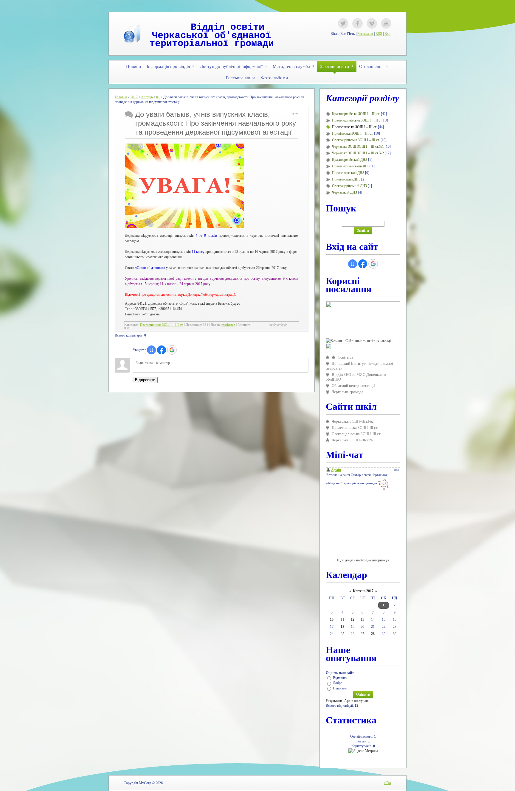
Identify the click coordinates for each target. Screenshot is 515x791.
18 (342, 627)
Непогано (340, 688)
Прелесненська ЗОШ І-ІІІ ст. (355, 427)
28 (373, 634)
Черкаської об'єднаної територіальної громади (211, 39)
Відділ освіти (227, 27)
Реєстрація (365, 34)
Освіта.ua (345, 357)
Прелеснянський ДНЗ (348, 173)
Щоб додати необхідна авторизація (363, 560)
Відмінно (340, 678)
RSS (379, 34)
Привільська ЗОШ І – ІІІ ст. (352, 133)
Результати (334, 701)
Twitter (343, 23)
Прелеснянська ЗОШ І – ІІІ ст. (161, 324)
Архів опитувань (356, 701)
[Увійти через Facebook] (161, 349)
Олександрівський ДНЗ (349, 186)
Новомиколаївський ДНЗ (351, 166)
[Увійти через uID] (151, 349)
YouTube (386, 23)
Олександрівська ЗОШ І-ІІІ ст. (356, 434)
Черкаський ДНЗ (344, 192)
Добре (337, 683)
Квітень (147, 97)
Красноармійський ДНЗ (349, 160)
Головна (121, 97)
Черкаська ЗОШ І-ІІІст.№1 (353, 440)
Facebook (357, 23)
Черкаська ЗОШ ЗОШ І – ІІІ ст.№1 (358, 146)
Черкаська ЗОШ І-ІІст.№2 (353, 421)
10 (331, 619)
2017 (134, 97)
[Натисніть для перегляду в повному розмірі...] (184, 227)
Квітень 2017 (363, 591)
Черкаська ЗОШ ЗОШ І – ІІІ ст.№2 (358, 153)
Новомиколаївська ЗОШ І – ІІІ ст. (357, 120)
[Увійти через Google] (172, 350)
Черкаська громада (347, 392)
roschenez (228, 324)
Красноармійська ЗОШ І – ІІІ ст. (356, 114)
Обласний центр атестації (353, 385)
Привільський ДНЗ (346, 179)
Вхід (387, 34)
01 (158, 97)
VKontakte (372, 23)
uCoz (387, 783)
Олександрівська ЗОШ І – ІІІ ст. (356, 140)
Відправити (145, 380)
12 (352, 619)
